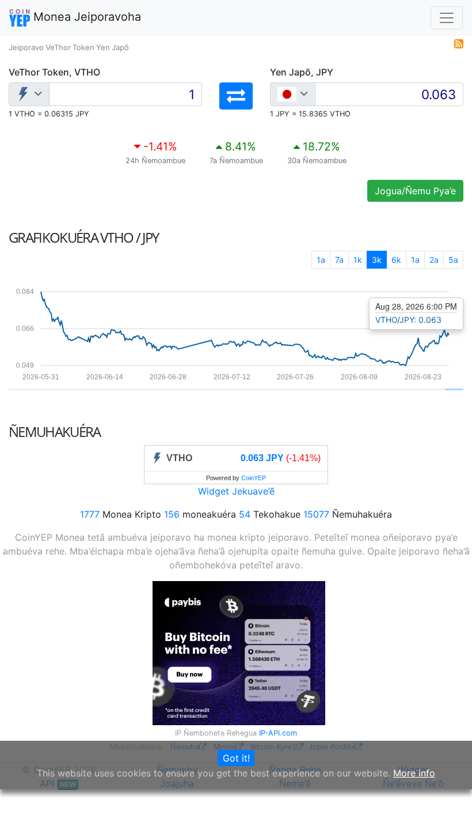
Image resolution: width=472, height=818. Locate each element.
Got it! (236, 758)
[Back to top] (446, 793)
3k (377, 260)
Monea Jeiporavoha (85, 17)
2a (434, 260)
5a (453, 260)
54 (244, 514)
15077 (316, 514)
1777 (90, 514)
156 (172, 514)
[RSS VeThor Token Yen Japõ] (458, 42)
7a (339, 260)
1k (357, 260)
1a (321, 260)
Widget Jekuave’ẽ (236, 491)
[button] (236, 96)
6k (396, 260)
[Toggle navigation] (447, 17)
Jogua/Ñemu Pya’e (415, 191)
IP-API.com (278, 733)
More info (414, 773)
